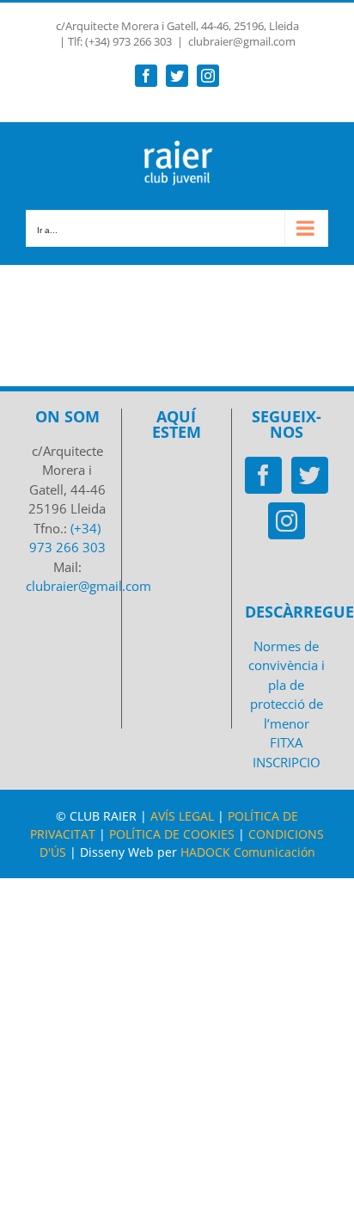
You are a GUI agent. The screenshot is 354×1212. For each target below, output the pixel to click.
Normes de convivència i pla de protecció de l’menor (286, 684)
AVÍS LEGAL (182, 816)
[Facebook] (263, 475)
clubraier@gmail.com (242, 41)
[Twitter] (309, 475)
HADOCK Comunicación (247, 852)
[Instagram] (286, 520)
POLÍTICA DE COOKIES (172, 834)
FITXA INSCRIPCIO (286, 752)
